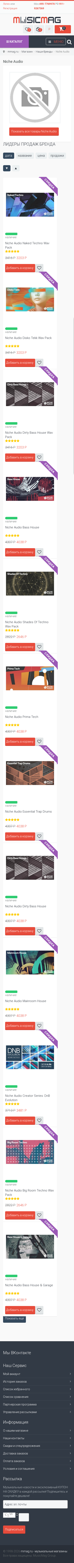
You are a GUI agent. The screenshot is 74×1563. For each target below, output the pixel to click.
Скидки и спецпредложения (21, 1445)
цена (41, 156)
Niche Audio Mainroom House (25, 1001)
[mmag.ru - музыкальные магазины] (37, 20)
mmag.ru (13, 51)
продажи (57, 156)
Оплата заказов (14, 1461)
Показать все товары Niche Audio (34, 131)
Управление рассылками (20, 1412)
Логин (6, 3)
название (25, 156)
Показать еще (14, 1318)
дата (8, 156)
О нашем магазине (15, 1430)
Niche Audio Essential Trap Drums (28, 811)
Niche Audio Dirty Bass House (25, 906)
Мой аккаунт (11, 1374)
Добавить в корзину (20, 457)
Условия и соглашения (19, 1468)
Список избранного (16, 1389)
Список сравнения (15, 1396)
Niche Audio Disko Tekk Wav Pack (28, 338)
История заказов (15, 1381)
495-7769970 (47, 3)
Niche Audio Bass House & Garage (29, 1285)
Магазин (27, 51)
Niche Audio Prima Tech (21, 717)
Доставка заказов (15, 1453)
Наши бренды (44, 51)
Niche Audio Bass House (22, 527)
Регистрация (10, 8)
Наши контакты (13, 1438)
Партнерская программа (20, 1404)
